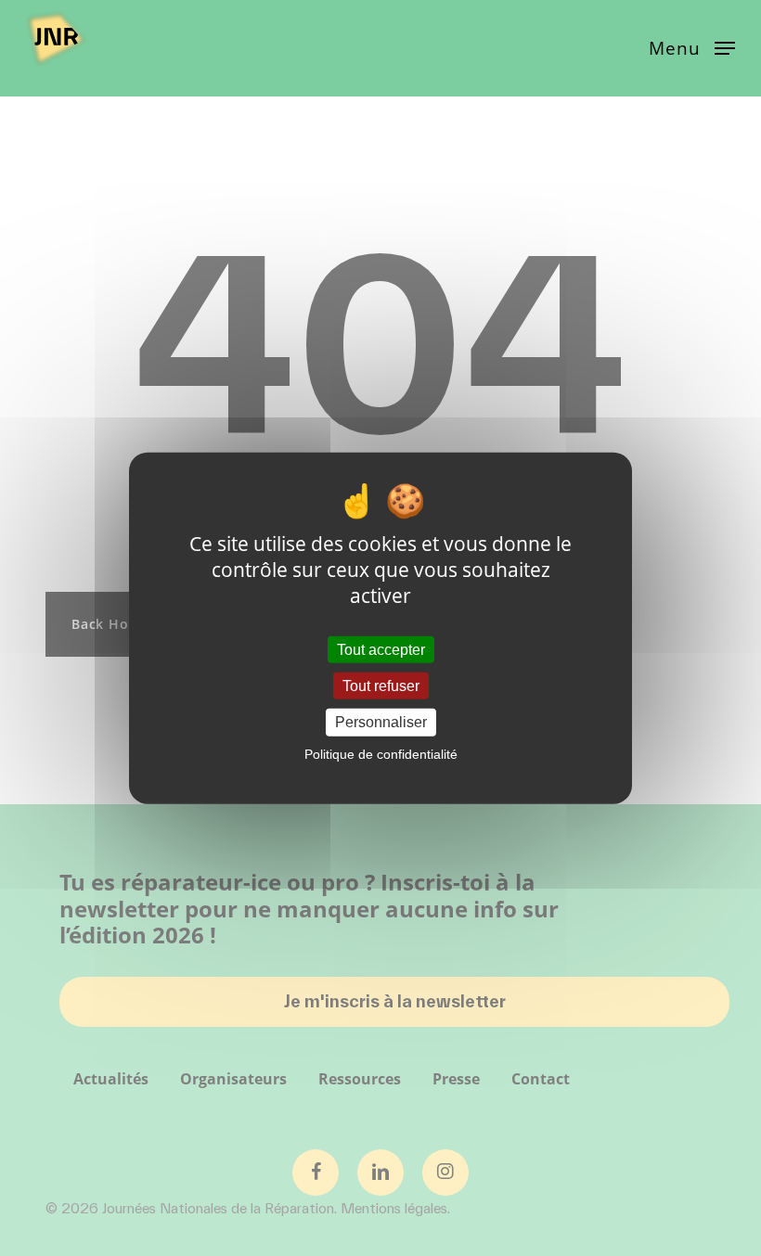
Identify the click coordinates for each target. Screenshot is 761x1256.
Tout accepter (381, 650)
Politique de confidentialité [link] (381, 753)
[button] (692, 46)
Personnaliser (381, 722)
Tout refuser (380, 686)
